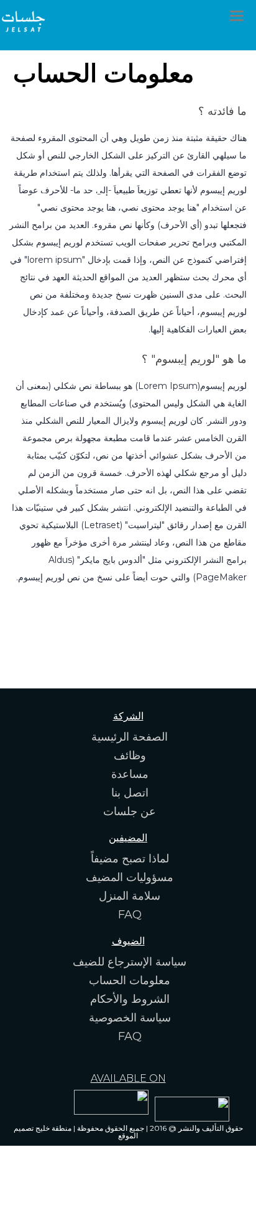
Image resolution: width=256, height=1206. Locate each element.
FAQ (130, 914)
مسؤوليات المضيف (129, 877)
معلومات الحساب (129, 980)
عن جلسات (129, 811)
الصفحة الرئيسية (129, 737)
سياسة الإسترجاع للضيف (129, 962)
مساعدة (130, 774)
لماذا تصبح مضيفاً (130, 859)
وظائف (130, 755)
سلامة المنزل (129, 896)
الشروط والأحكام (130, 999)
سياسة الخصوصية (130, 1018)
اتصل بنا (130, 793)
